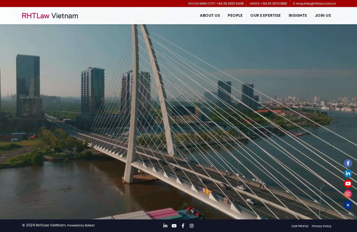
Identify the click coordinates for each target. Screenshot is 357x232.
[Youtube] (174, 225)
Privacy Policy (322, 226)
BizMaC (90, 225)
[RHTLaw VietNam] (50, 15)
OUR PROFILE (299, 226)
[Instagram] (191, 225)
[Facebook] (182, 225)
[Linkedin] (165, 225)
